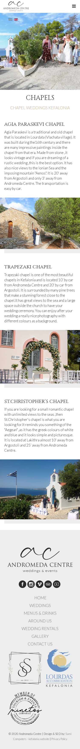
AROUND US (40, 621)
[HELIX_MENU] (74, 6)
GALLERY (40, 636)
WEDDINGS (40, 605)
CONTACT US (40, 644)
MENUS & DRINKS (40, 613)
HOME (40, 597)
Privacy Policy (59, 739)
